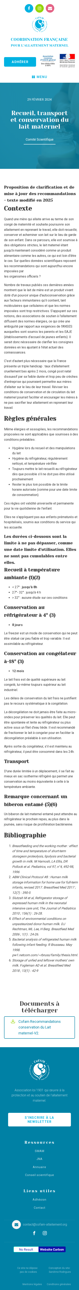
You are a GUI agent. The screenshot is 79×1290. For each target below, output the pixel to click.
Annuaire (39, 1167)
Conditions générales (59, 1284)
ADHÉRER (20, 62)
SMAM (39, 1151)
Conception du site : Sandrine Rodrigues (60, 1270)
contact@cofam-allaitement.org (45, 1224)
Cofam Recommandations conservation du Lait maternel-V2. (39, 1027)
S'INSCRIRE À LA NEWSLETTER (39, 1119)
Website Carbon (52, 1249)
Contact (39, 1207)
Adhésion (39, 1199)
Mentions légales (32, 1284)
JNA (39, 1159)
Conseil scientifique (39, 1175)
